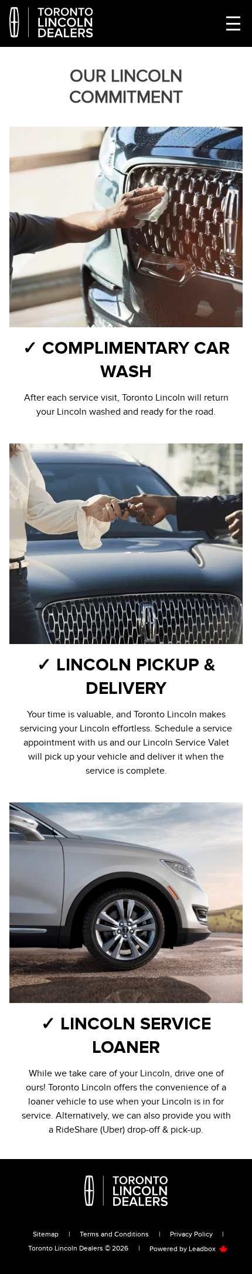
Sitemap (46, 1234)
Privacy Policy (191, 1234)
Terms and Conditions (114, 1234)
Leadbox (203, 1249)
